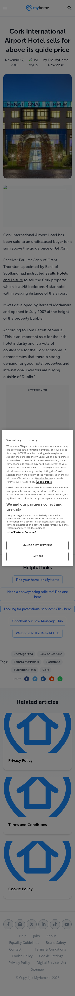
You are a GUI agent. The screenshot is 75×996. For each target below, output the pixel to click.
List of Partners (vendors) (21, 532)
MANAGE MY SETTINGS (37, 545)
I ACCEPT (38, 556)
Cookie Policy (44, 481)
